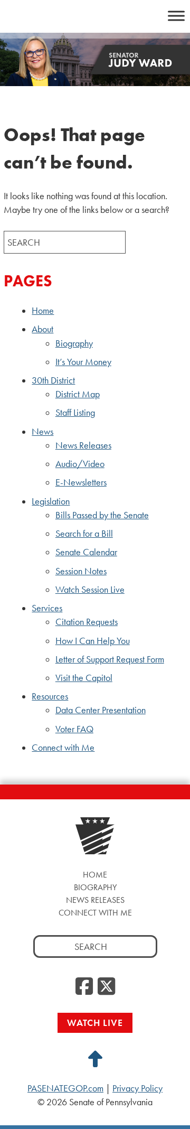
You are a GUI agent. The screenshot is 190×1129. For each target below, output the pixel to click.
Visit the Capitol (83, 678)
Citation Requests (86, 622)
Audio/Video (79, 464)
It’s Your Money (83, 362)
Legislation (51, 501)
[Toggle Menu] (176, 16)
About (42, 329)
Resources (50, 696)
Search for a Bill (84, 533)
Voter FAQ (74, 729)
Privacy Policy (137, 1088)
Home (43, 310)
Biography (74, 343)
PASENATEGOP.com (65, 1088)
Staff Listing (75, 412)
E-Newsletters (81, 482)
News (42, 431)
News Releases (83, 445)
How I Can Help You (92, 641)
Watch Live (95, 1022)
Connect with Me (63, 747)
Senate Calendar (86, 552)
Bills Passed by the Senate (102, 515)
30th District (53, 380)
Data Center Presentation (100, 710)
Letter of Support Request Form (109, 659)
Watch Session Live (90, 589)
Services (47, 608)
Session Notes (81, 571)
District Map (77, 394)
